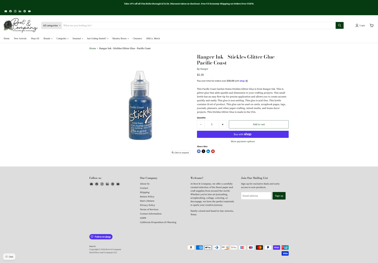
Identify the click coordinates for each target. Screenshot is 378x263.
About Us (144, 183)
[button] (360, 25)
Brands (47, 38)
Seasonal (76, 38)
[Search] (340, 25)
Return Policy (147, 196)
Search (92, 246)
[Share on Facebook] (199, 151)
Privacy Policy (147, 205)
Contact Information (151, 213)
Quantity (201, 117)
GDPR (143, 217)
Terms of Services (149, 209)
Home (6, 38)
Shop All (35, 38)
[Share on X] (203, 151)
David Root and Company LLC (103, 252)
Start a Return (147, 200)
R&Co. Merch (153, 38)
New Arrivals (20, 38)
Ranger (204, 68)
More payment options (243, 141)
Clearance (137, 38)
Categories (61, 38)
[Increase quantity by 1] (223, 124)
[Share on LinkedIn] (208, 151)
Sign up (279, 195)
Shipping (144, 192)
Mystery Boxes (119, 38)
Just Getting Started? (97, 38)
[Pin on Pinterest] (213, 151)
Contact (144, 188)
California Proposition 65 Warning (158, 222)
